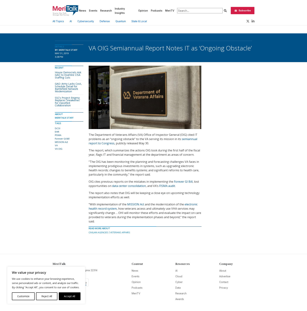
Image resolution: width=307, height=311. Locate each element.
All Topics (58, 21)
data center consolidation (129, 186)
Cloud (178, 276)
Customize (23, 296)
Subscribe (245, 10)
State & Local (139, 21)
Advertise (224, 276)
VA (56, 145)
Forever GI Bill (183, 182)
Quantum (120, 21)
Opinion (143, 10)
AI (71, 21)
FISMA (58, 135)
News (82, 10)
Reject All (46, 296)
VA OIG (58, 148)
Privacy (223, 287)
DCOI (57, 128)
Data (178, 287)
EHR (57, 131)
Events (93, 10)
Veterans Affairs (120, 232)
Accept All (69, 296)
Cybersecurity (85, 21)
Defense (105, 21)
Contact (223, 281)
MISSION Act (135, 204)
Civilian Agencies (98, 232)
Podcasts (156, 10)
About (222, 270)
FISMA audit (167, 186)
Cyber (179, 281)
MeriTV (169, 10)
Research (106, 10)
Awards (179, 299)
